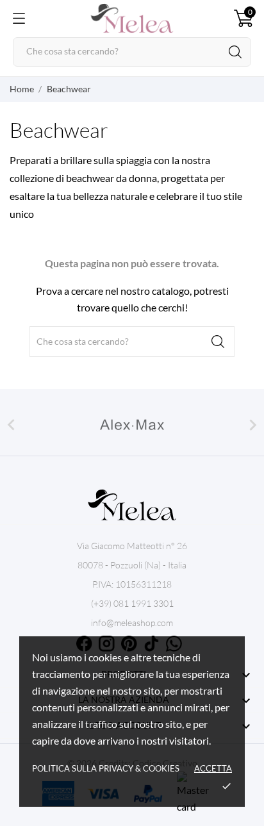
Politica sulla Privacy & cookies (105, 768)
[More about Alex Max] (132, 425)
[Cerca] (235, 52)
